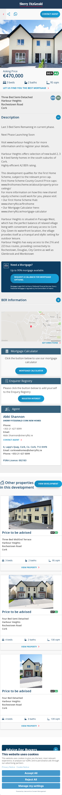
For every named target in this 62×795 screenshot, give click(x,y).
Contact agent (50, 14)
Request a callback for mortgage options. (32, 278)
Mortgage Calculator (31, 370)
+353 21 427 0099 (12, 428)
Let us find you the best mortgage (25, 87)
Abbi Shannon (14, 416)
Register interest (31, 398)
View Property (29, 567)
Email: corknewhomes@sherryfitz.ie (22, 450)
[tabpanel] (31, 614)
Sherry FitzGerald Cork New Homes (22, 420)
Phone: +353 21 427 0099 (16, 453)
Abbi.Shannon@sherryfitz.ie (18, 435)
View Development (48, 483)
